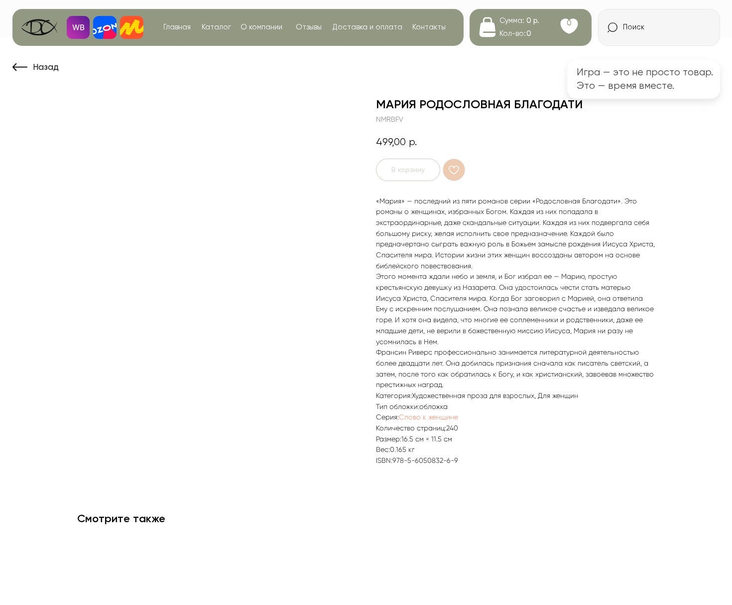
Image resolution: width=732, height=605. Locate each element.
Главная (177, 26)
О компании (261, 26)
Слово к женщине (428, 417)
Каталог (216, 26)
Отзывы (309, 26)
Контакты (429, 26)
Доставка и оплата (367, 26)
